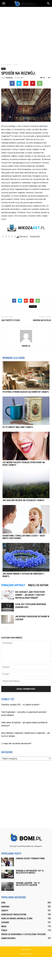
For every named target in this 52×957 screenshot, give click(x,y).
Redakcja (9, 78)
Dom (3, 69)
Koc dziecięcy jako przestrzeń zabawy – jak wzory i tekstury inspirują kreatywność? (30, 595)
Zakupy (4, 910)
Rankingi (5, 906)
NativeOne (26, 581)
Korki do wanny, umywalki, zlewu (16, 918)
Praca (4, 930)
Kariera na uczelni (42, 320)
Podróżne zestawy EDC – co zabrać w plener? (20, 704)
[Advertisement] (26, 34)
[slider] (8, 236)
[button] (48, 3)
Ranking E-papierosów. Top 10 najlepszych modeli (30, 872)
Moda (3, 926)
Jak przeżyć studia (10, 320)
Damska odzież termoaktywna (30, 858)
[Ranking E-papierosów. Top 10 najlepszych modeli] (7, 874)
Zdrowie (5, 922)
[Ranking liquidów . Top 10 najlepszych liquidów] (7, 886)
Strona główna (6, 65)
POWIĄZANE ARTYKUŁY (13, 585)
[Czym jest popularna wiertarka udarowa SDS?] (7, 607)
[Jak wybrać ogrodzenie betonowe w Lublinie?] (7, 619)
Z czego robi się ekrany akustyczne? (16, 743)
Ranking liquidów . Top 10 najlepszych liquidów (28, 884)
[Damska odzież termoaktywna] (7, 862)
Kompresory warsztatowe (13, 914)
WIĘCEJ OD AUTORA (38, 585)
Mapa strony (26, 949)
